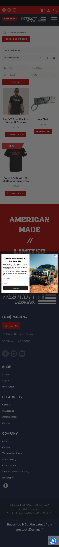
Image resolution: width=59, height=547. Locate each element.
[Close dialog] (55, 256)
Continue (15, 288)
